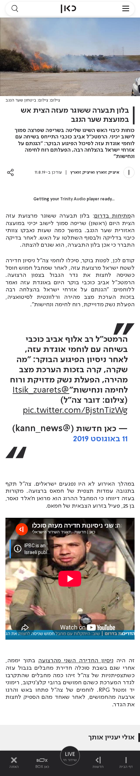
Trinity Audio (73, 199)
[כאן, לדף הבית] (68, 9)
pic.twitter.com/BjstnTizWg (75, 410)
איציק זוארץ (107, 172)
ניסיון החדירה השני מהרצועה (75, 661)
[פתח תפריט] (126, 9)
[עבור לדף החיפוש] (15, 9)
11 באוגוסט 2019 (100, 439)
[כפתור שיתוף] (10, 172)
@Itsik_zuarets (41, 390)
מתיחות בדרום (112, 216)
